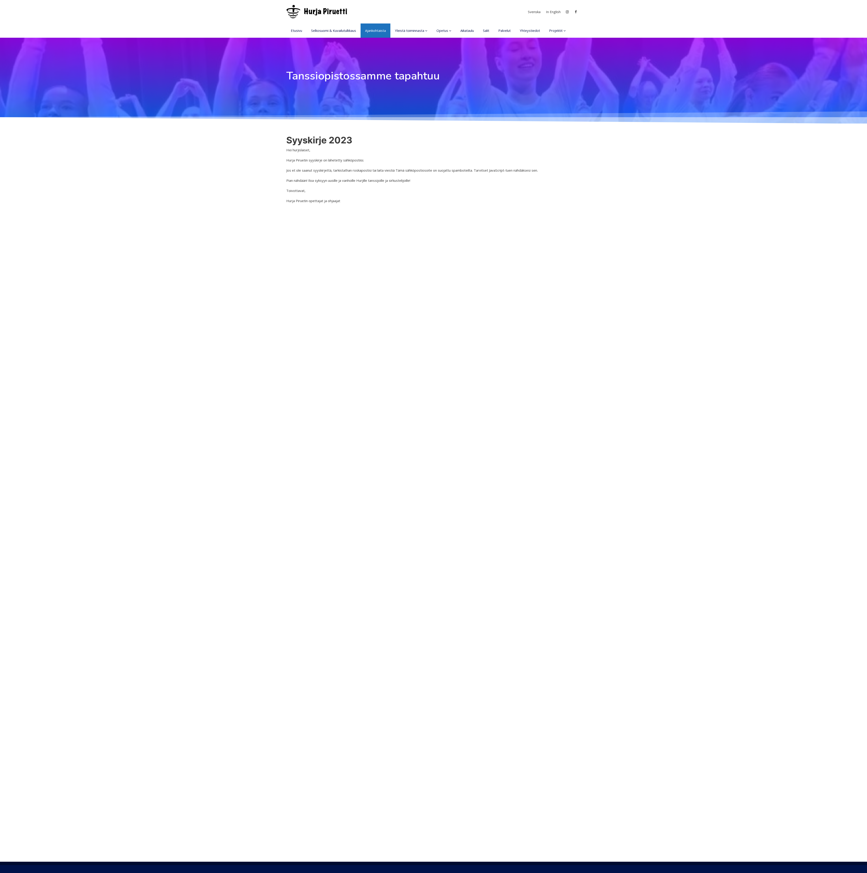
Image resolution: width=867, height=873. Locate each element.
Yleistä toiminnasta (409, 30)
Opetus (442, 30)
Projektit (556, 30)
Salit (486, 30)
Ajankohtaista (375, 30)
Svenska (534, 11)
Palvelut (504, 30)
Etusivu (296, 30)
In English (553, 11)
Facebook (576, 12)
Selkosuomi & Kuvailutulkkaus (333, 30)
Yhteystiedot (530, 30)
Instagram (567, 12)
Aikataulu (467, 30)
